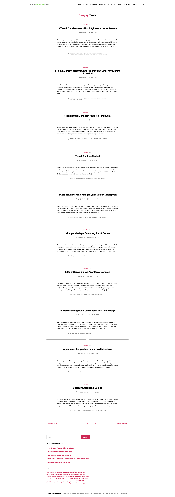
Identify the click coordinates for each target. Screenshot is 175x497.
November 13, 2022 (94, 314)
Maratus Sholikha (83, 392)
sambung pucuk (90, 256)
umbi (97, 54)
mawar (47, 478)
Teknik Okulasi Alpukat (87, 156)
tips (62, 483)
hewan (62, 476)
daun (81, 474)
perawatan (67, 478)
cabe (48, 474)
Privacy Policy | (89, 493)
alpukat (71, 178)
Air (70, 333)
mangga (72, 217)
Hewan (101, 4)
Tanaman (85, 4)
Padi (63, 478)
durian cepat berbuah (89, 294)
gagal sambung (77, 256)
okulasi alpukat (78, 178)
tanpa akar (77, 140)
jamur (83, 476)
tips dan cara (66, 483)
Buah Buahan (93, 4)
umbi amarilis (79, 99)
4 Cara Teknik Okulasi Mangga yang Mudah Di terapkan (87, 194)
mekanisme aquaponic (94, 372)
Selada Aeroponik (92, 410)
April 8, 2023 (94, 32)
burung (83, 472)
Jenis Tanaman (75, 333)
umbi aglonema (103, 54)
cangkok (52, 474)
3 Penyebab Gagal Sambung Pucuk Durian (87, 233)
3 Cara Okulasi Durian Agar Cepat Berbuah (87, 272)
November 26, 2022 (94, 199)
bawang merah (58, 472)
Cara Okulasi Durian (75, 294)
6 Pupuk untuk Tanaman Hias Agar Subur (60, 448)
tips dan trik (73, 483)
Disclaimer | (73, 493)
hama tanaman (54, 476)
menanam (72, 54)
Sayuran (106, 4)
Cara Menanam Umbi (97, 53)
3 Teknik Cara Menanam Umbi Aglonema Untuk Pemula (87, 28)
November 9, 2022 (93, 353)
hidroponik (70, 476)
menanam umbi (79, 54)
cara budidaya (58, 474)
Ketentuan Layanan (108, 493)
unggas (84, 483)
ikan (76, 476)
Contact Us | (81, 493)
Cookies (116, 493)
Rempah (56, 481)
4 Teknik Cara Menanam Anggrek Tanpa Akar (87, 115)
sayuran (66, 481)
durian (71, 256)
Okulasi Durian (99, 294)
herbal (58, 476)
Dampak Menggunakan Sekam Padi (58, 462)
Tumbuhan (135, 4)
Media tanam (52, 478)
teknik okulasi (89, 178)
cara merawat (76, 474)
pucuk (83, 256)
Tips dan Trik (126, 4)
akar (71, 138)
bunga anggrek (81, 138)
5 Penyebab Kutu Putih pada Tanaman (59, 451)
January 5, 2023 (94, 160)
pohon (71, 478)
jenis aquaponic (74, 372)
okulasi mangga (78, 217)
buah (65, 472)
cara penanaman (79, 410)
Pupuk (77, 478)
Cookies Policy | (98, 493)
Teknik (119, 4)
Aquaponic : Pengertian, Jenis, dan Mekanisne (87, 349)
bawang (52, 472)
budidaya (70, 472)
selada (86, 410)
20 (95, 423)
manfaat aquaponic (83, 372)
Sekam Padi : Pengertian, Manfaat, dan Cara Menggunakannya (67, 458)
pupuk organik (84, 478)
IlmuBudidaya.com (56, 493)
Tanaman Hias (51, 483)
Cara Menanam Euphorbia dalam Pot (58, 455)
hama (48, 476)
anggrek (74, 138)
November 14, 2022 (94, 276)
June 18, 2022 (95, 392)
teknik (83, 178)
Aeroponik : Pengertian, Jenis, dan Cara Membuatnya (87, 310)
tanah (73, 481)
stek (71, 481)
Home (79, 4)
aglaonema (72, 53)
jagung (79, 476)
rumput (60, 481)
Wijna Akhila (84, 32)
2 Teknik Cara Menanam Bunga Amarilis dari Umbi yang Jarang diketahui (87, 72)
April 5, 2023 (94, 120)
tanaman (80, 481)
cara (82, 53)
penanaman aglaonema (89, 54)
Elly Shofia (82, 314)
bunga (77, 472)
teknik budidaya (102, 410)
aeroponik (72, 410)
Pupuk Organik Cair (50, 481)
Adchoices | (67, 493)
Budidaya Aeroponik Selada (87, 387)
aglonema (78, 53)
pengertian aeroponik (85, 333)
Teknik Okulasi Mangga (100, 217)
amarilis (71, 98)
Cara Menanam (88, 53)
